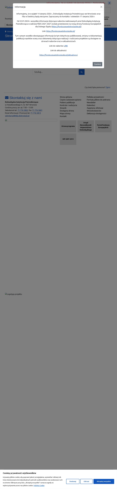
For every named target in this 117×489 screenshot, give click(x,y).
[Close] (101, 7)
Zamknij (97, 64)
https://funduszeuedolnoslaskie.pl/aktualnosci (58, 55)
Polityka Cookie (39, 485)
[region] (58, 479)
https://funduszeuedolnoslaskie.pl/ (66, 27)
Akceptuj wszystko (104, 481)
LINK (66, 46)
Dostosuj (72, 481)
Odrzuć (86, 481)
